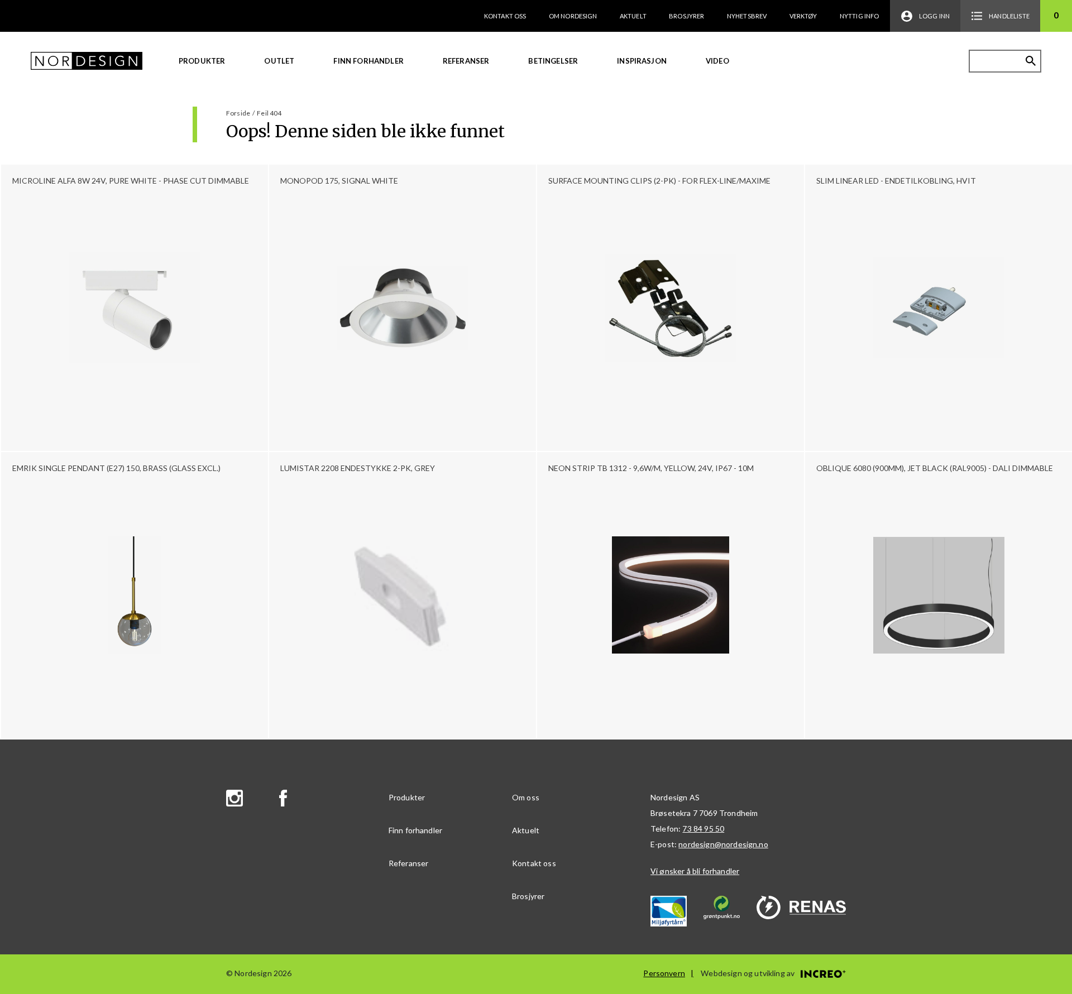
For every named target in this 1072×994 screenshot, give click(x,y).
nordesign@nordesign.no (723, 844)
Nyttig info (859, 16)
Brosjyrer (686, 16)
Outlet (279, 60)
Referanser (466, 60)
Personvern (664, 973)
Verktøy (803, 16)
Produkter (202, 60)
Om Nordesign (573, 16)
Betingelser (553, 60)
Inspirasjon (642, 60)
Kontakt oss (505, 16)
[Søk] (1031, 61)
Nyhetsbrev (747, 16)
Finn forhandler (368, 60)
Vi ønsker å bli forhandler (694, 871)
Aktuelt (633, 16)
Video (717, 60)
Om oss (525, 797)
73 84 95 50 (703, 828)
